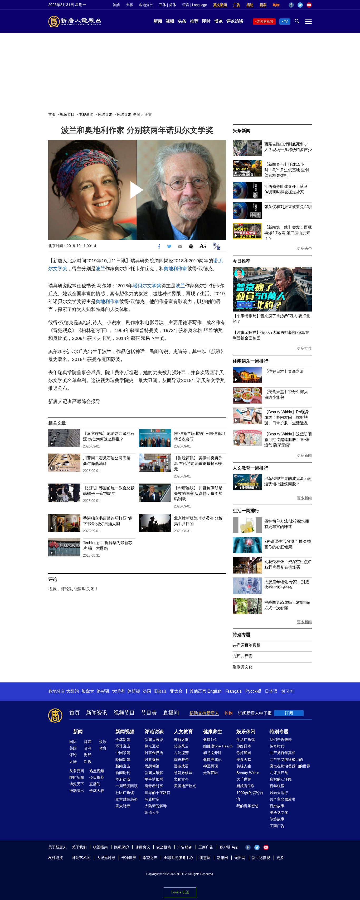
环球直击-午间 (128, 114)
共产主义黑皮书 (282, 799)
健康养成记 (212, 759)
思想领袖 (152, 766)
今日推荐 (241, 261)
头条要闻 (76, 771)
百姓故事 (277, 806)
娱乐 (102, 742)
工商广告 (277, 826)
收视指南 (100, 847)
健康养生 (212, 731)
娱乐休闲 (245, 731)
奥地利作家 (175, 268)
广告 (236, 5)
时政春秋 (152, 759)
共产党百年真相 (246, 645)
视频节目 (67, 114)
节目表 (149, 713)
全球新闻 (122, 739)
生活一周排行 (246, 510)
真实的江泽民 (281, 779)
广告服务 (184, 847)
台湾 (87, 748)
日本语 (271, 691)
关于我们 (79, 847)
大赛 (129, 5)
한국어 (287, 691)
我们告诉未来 (281, 739)
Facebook (291, 5)
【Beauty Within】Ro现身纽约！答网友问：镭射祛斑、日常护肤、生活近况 (286, 417)
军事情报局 (154, 779)
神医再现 (210, 766)
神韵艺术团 (81, 858)
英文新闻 (220, 5)
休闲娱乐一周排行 (250, 361)
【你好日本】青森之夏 (284, 371)
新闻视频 (124, 731)
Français (233, 691)
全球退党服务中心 (178, 858)
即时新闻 (76, 777)
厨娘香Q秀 (245, 786)
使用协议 (142, 847)
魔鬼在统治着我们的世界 (290, 766)
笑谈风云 (181, 746)
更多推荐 (304, 348)
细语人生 (152, 812)
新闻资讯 (96, 713)
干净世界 (128, 858)
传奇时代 (277, 746)
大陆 (73, 762)
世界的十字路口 (158, 793)
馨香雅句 (181, 759)
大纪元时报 (106, 858)
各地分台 (146, 5)
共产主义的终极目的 (286, 759)
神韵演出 (76, 790)
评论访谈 (234, 21)
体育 (102, 748)
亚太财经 (122, 806)
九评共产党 (242, 655)
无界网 (239, 858)
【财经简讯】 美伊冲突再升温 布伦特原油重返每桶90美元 (198, 463)
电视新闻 (86, 114)
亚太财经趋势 (126, 799)
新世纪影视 (261, 858)
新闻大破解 (154, 773)
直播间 (171, 713)
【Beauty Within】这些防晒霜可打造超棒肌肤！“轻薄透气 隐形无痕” (288, 439)
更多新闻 (304, 455)
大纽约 (72, 691)
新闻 (158, 21)
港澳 (87, 742)
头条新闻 (241, 130)
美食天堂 (243, 759)
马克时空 (152, 799)
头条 (182, 21)
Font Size (203, 245)
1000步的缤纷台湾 (249, 796)
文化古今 (181, 779)
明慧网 (205, 858)
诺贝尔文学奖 (147, 285)
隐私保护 (121, 847)
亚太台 (176, 691)
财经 (87, 755)
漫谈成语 (181, 766)
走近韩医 (210, 773)
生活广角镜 (245, 739)
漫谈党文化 (242, 667)
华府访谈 (122, 779)
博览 (218, 21)
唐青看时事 (154, 786)
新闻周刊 (122, 773)
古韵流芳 (181, 753)
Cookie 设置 (180, 892)
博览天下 (76, 784)
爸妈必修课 (183, 773)
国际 (73, 742)
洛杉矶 (103, 691)
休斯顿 (133, 691)
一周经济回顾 (126, 786)
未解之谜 (181, 739)
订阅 (289, 713)
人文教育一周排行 (250, 468)
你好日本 (243, 746)
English (214, 691)
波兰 (100, 268)
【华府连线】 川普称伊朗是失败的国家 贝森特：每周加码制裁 (198, 493)
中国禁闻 (122, 753)
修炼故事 (277, 819)
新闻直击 (122, 766)
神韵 (116, 5)
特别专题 (241, 634)
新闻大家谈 (154, 739)
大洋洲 (118, 691)
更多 (280, 858)
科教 (87, 762)
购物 (276, 5)
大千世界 (243, 779)
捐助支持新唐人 (204, 713)
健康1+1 (210, 739)
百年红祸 (277, 786)
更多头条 (304, 248)
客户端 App (229, 847)
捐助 (249, 5)
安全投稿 (163, 847)
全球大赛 (96, 790)
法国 (147, 691)
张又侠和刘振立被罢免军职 (288, 206)
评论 (73, 755)
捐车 (263, 5)
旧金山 (160, 691)
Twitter (300, 5)
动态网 (222, 858)
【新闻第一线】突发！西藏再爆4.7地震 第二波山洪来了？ (288, 232)
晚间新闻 (122, 759)
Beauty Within (247, 773)
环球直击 (105, 114)
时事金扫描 (154, 753)
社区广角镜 (124, 793)
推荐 (194, 21)
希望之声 (150, 858)
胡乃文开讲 (212, 753)
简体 (172, 5)
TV (286, 21)
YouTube (309, 5)
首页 (52, 114)
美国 (73, 748)
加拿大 (87, 691)
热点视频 (96, 771)
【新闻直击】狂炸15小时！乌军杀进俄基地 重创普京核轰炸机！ (286, 170)
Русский (253, 691)
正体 (162, 5)
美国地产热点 (185, 786)
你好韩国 (243, 753)
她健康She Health (218, 746)
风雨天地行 (279, 793)
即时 (206, 21)
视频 (170, 21)
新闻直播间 (265, 21)
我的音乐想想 (247, 806)
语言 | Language (194, 5)
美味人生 (243, 766)
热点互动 (152, 746)
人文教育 (183, 731)
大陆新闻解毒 (156, 806)
